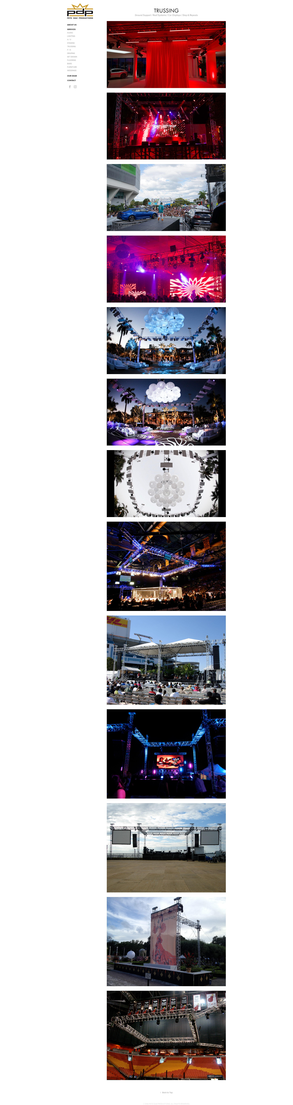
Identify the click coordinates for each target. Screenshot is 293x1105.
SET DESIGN (72, 56)
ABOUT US (71, 25)
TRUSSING (71, 46)
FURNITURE (72, 67)
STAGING (71, 43)
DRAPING (71, 53)
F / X (69, 50)
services (71, 29)
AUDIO (70, 32)
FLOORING (71, 60)
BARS (69, 63)
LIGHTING (71, 36)
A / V (69, 39)
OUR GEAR (72, 76)
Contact (71, 80)
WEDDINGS (71, 70)
